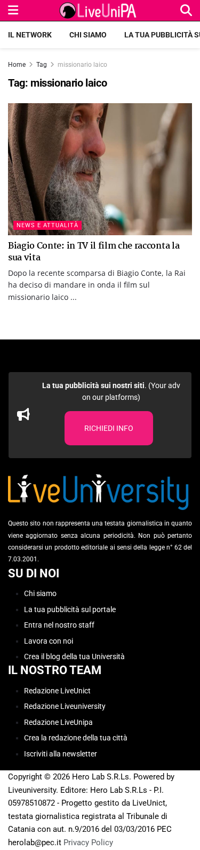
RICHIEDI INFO (108, 428)
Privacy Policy (88, 842)
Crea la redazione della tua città (75, 737)
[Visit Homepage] (99, 10)
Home (17, 64)
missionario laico (82, 64)
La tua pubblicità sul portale (70, 609)
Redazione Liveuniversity (65, 706)
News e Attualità (47, 225)
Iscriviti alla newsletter (60, 753)
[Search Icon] (186, 10)
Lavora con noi (48, 641)
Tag (41, 64)
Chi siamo (88, 34)
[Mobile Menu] (13, 10)
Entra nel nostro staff (59, 625)
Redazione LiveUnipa (58, 722)
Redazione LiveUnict (57, 690)
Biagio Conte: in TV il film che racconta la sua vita (93, 252)
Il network (30, 34)
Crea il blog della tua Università (74, 656)
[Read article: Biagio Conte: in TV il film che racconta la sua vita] (100, 169)
